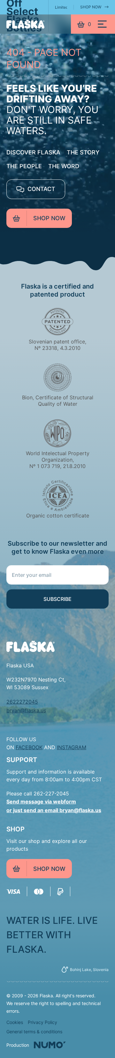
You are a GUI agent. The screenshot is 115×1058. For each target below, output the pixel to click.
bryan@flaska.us (26, 710)
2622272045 (22, 701)
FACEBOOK (29, 747)
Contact (40, 189)
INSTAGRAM (71, 747)
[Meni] (102, 24)
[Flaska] (25, 24)
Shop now (49, 218)
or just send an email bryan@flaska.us (53, 810)
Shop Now (90, 7)
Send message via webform (41, 801)
